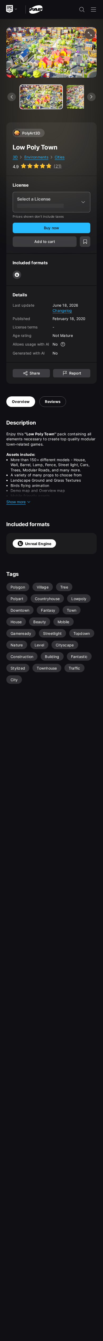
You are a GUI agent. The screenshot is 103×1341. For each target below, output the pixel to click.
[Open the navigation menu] (93, 9)
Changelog (62, 310)
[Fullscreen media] (90, 34)
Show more (16, 502)
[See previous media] (11, 97)
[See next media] (91, 97)
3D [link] (15, 157)
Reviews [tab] (52, 401)
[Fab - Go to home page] (36, 9)
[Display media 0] (41, 97)
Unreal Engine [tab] (38, 543)
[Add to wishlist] (85, 241)
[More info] (63, 344)
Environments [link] (36, 157)
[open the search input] (82, 9)
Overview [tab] (21, 401)
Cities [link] (60, 157)
